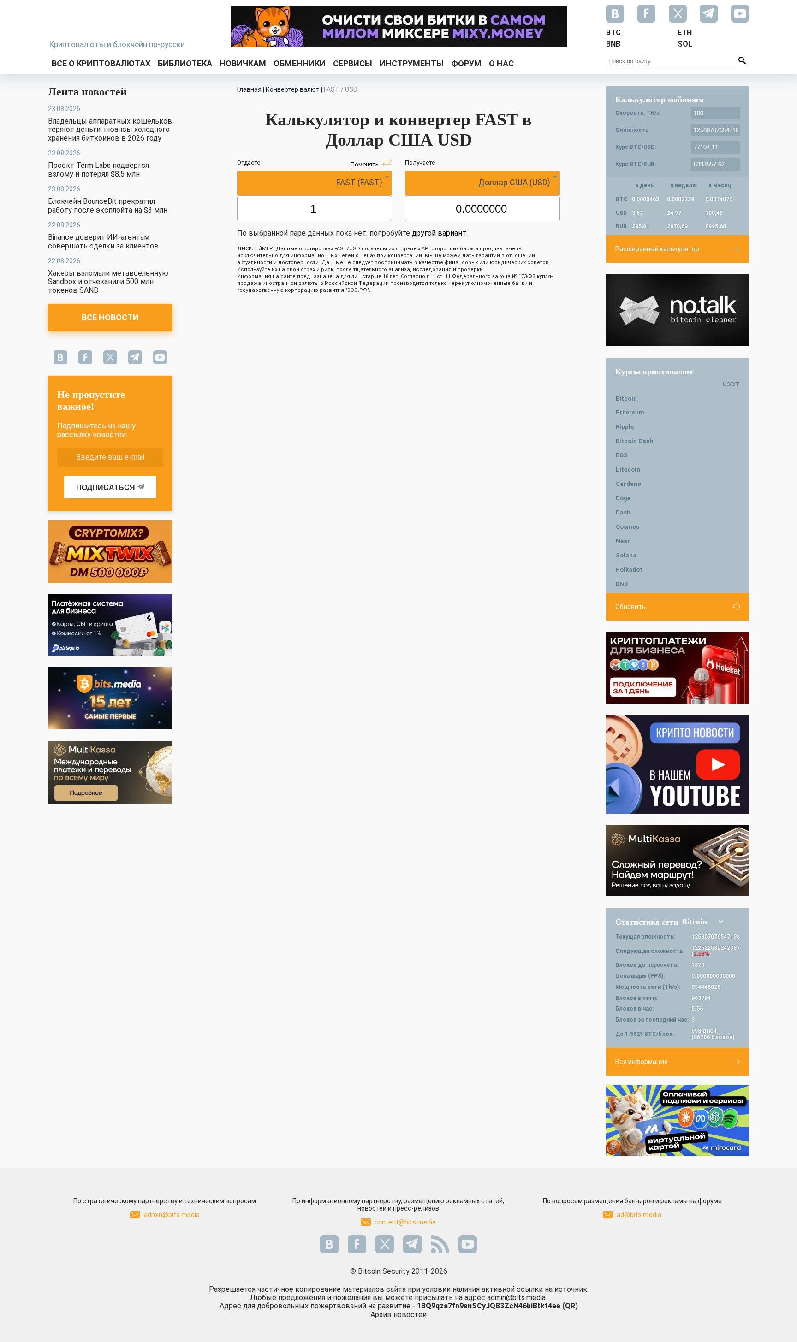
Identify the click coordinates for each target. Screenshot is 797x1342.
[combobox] (314, 183)
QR (570, 1305)
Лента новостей (87, 92)
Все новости (110, 317)
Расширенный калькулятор (657, 249)
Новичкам (243, 63)
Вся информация (641, 1061)
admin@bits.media (172, 1214)
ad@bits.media (639, 1214)
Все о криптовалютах (101, 63)
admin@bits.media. (517, 1297)
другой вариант (439, 233)
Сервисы (352, 63)
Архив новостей (398, 1314)
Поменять (365, 164)
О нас (501, 63)
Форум (466, 63)
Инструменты (412, 63)
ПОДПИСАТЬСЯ (105, 487)
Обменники (300, 63)
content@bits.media (405, 1222)
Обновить (630, 606)
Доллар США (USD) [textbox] (514, 182)
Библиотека (185, 63)
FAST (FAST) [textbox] (359, 182)
